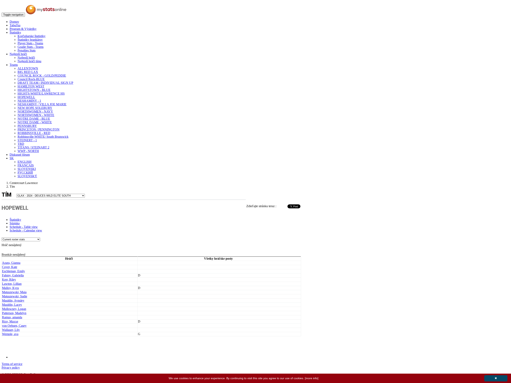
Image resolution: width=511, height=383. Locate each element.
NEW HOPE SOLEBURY (35, 108)
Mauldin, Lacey (12, 304)
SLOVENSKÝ (27, 176)
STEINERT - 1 (27, 140)
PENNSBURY (27, 126)
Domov (14, 21)
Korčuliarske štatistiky (32, 36)
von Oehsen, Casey (14, 325)
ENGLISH (25, 161)
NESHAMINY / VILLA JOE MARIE (42, 104)
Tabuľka (15, 25)
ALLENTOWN (28, 68)
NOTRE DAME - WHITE (35, 122)
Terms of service (12, 364)
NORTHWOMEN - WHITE (36, 115)
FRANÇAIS (26, 165)
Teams (14, 64)
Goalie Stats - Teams (31, 46)
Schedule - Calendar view (26, 230)
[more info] (311, 378)
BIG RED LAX (28, 72)
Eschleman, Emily (13, 271)
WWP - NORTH (28, 151)
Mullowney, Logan (14, 309)
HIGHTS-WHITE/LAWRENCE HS (41, 93)
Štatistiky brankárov (30, 39)
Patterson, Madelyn (14, 313)
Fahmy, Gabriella (13, 275)
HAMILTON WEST (31, 86)
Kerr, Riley (9, 279)
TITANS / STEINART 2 (33, 147)
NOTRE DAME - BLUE (34, 118)
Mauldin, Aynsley (13, 300)
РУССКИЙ (25, 172)
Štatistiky (15, 32)
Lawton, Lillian (12, 283)
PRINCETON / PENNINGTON (38, 129)
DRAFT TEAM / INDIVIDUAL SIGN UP (45, 82)
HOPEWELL (26, 97)
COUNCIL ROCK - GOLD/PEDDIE (42, 75)
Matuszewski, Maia (14, 292)
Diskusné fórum (20, 154)
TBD (21, 143)
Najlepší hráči (18, 54)
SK (12, 158)
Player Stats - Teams (30, 43)
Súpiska (15, 223)
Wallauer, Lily (11, 330)
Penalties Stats (27, 50)
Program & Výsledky (23, 29)
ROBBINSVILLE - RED (34, 133)
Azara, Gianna (11, 262)
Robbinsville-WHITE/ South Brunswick (43, 136)
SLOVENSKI (27, 169)
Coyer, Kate (9, 267)
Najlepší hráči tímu (29, 61)
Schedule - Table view (24, 227)
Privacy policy (11, 367)
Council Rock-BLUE (31, 79)
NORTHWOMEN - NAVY (35, 111)
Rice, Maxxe (10, 321)
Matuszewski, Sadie (14, 296)
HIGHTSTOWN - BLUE (34, 90)
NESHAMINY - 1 (29, 100)
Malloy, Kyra (10, 288)
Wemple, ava (10, 334)
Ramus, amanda (12, 317)
